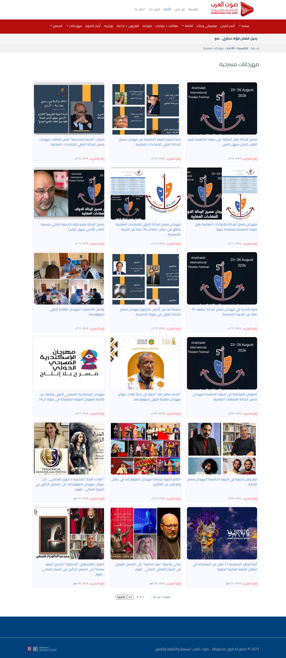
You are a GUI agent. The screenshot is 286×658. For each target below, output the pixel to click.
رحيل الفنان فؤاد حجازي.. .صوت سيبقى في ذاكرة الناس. (216, 38)
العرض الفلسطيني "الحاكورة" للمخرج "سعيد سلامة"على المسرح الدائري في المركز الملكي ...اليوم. (73, 569)
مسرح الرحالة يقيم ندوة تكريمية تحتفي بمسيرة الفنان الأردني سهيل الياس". (72, 226)
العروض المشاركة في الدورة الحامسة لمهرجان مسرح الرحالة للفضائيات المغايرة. (225, 396)
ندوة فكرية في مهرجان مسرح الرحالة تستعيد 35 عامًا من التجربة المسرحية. (224, 311)
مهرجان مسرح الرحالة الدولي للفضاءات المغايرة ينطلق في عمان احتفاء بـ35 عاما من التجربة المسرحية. (148, 229)
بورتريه (108, 26)
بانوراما (147, 26)
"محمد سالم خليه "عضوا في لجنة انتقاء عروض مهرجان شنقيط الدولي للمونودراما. (149, 396)
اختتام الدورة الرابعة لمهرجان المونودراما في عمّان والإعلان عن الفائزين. (146, 481)
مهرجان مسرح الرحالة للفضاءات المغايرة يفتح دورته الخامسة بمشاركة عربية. (226, 226)
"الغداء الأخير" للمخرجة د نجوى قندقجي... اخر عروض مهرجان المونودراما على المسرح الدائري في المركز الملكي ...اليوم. (69, 484)
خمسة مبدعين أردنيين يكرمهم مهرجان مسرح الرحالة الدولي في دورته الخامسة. (150, 311)
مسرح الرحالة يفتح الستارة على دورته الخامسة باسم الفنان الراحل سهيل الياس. (222, 141)
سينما (245, 26)
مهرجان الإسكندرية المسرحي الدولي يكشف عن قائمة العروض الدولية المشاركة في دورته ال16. (71, 396)
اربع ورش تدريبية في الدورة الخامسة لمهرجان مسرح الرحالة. (222, 481)
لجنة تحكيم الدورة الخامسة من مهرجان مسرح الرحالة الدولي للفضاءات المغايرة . (150, 141)
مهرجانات (75, 26)
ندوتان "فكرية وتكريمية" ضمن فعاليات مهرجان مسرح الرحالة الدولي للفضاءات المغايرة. (71, 141)
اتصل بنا (140, 9)
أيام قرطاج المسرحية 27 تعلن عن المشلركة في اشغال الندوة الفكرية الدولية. (225, 566)
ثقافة (188, 26)
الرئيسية (193, 9)
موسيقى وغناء (206, 26)
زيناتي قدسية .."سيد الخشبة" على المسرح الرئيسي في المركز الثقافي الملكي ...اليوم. (148, 566)
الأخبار (167, 9)
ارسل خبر (154, 9)
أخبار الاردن (227, 26)
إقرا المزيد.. (249, 158)
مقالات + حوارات (166, 26)
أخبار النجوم (93, 26)
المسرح (57, 26)
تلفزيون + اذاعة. (127, 26)
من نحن (180, 9)
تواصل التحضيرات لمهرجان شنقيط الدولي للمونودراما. (76, 311)
